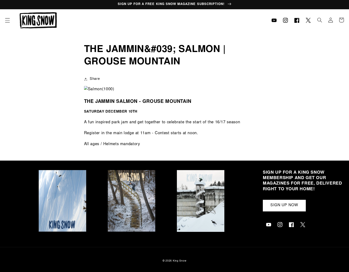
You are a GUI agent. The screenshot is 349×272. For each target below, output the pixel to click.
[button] (7, 20)
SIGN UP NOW (284, 205)
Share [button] (95, 79)
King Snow (180, 261)
